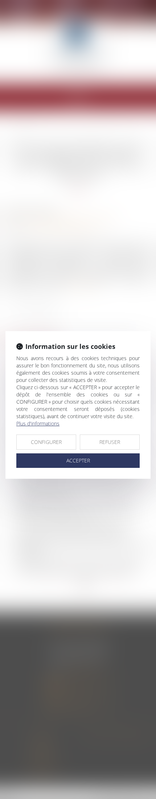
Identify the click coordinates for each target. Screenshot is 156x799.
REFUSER (109, 441)
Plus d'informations (37, 423)
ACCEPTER (78, 460)
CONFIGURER (46, 441)
